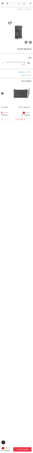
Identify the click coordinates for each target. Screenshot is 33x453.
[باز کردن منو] (30, 3)
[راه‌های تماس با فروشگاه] (3, 442)
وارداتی (23, 75)
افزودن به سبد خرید (22, 449)
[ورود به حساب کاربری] (7, 3)
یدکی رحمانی (29, 9)
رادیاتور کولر (20, 9)
